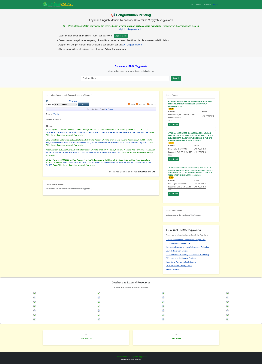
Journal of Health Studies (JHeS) (179, 243)
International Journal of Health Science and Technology (188, 247)
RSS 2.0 (152, 104)
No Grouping (110, 109)
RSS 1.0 (142, 104)
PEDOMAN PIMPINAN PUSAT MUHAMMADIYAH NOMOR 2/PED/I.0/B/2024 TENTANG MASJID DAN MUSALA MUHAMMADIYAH (190, 103)
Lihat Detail (173, 124)
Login (215, 4)
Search (175, 78)
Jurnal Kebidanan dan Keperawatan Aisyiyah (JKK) (186, 240)
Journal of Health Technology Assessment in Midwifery (187, 255)
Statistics (207, 4)
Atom (132, 104)
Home (191, 4)
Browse (198, 4)
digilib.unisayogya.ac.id (130, 29)
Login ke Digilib (121, 36)
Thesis (56, 114)
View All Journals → (174, 269)
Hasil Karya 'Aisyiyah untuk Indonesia (181, 262)
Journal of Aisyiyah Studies (177, 251)
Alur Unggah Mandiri (132, 45)
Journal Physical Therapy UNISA (179, 266)
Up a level (73, 101)
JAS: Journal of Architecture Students (181, 258)
